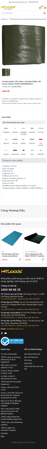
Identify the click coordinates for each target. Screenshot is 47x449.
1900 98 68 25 (33, 2)
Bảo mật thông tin (31, 357)
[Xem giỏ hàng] (40, 8)
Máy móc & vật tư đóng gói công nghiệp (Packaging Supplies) (11, 403)
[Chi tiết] (20, 259)
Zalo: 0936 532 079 (31, 309)
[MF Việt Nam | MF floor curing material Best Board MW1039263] (12, 238)
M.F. (3, 251)
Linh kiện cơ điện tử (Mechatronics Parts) (9, 377)
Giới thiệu (4, 433)
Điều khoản (28, 363)
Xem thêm (6, 117)
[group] (23, 45)
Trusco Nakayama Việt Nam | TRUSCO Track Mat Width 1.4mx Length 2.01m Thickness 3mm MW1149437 (35, 255)
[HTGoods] (8, 8)
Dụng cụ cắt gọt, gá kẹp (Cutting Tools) (10, 372)
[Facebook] (2, 333)
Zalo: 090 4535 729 (31, 326)
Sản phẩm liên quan (11, 223)
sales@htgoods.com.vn (15, 329)
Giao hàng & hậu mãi (32, 354)
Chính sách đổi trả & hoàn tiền (33, 367)
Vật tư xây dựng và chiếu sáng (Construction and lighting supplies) (10, 411)
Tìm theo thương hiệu (9, 354)
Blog (2, 436)
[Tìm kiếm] (45, 13)
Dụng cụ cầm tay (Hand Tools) (10, 388)
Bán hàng (27, 360)
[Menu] (45, 8)
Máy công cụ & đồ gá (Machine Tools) (9, 366)
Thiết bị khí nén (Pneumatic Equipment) (11, 383)
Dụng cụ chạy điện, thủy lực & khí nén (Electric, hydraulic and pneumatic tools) (12, 395)
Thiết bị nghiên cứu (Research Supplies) (8, 429)
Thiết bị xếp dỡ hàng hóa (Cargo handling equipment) (11, 418)
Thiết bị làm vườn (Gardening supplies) (12, 423)
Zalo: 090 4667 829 (31, 318)
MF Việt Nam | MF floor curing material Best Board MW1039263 (10, 255)
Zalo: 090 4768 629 (32, 299)
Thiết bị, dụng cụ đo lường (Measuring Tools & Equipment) (10, 359)
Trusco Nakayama (31, 251)
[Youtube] (5, 333)
